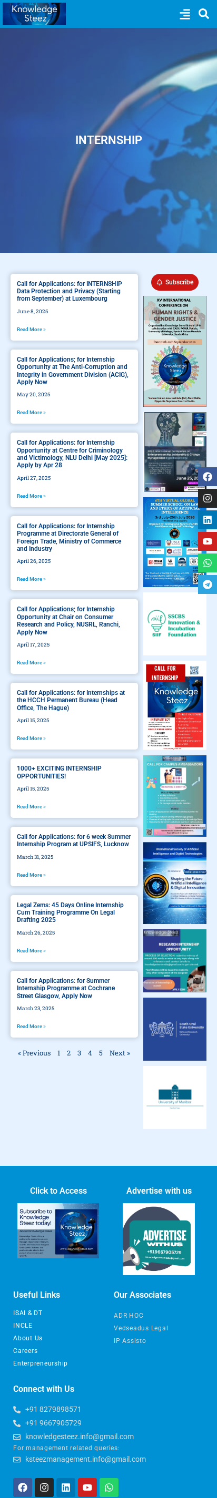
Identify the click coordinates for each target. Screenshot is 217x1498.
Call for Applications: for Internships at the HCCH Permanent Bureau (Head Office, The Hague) (71, 700)
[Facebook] (207, 476)
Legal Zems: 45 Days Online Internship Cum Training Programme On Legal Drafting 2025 (70, 912)
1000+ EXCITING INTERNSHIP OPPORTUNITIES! (59, 772)
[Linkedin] (207, 519)
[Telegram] (207, 584)
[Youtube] (207, 541)
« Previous (34, 1053)
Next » (120, 1053)
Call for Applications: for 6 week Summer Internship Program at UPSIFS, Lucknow (74, 840)
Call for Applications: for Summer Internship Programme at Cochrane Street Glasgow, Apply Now (66, 988)
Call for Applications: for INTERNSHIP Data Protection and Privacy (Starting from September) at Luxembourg (69, 291)
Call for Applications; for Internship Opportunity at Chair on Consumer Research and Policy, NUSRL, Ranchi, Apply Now (68, 620)
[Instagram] (207, 498)
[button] (184, 14)
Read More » (31, 329)
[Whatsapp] (207, 562)
